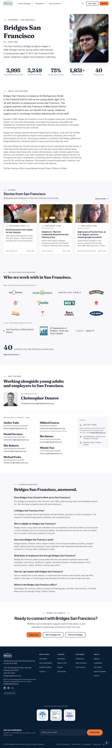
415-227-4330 (89, 425)
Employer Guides (45, 667)
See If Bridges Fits (53, 635)
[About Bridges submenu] (32, 3)
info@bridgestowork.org (97, 432)
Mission (96, 659)
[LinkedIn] (5, 688)
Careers (96, 676)
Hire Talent (92, 3)
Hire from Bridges (75, 635)
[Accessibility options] (106, 742)
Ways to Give (62, 663)
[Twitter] (12, 688)
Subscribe (95, 732)
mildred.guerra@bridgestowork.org (52, 428)
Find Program (80, 667)
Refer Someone (81, 663)
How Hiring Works (45, 663)
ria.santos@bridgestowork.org (50, 442)
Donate (104, 3)
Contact (42, 671)
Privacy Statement (63, 744)
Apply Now (33, 635)
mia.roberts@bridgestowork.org (15, 451)
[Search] (82, 3)
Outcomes (61, 659)
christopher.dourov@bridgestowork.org (37, 403)
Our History (98, 667)
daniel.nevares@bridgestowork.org (16, 440)
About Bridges (24, 3)
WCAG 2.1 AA (11, 693)
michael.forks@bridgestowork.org (16, 463)
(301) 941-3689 (9, 673)
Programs (39, 3)
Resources (97, 744)
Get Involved (54, 3)
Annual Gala (61, 671)
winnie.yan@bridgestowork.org (51, 453)
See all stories (100, 199)
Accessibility (86, 744)
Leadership (98, 663)
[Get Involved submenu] (61, 3)
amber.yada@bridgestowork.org (15, 428)
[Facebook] (8, 688)
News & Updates (100, 671)
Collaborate (80, 659)
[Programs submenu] (45, 3)
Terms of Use (76, 744)
